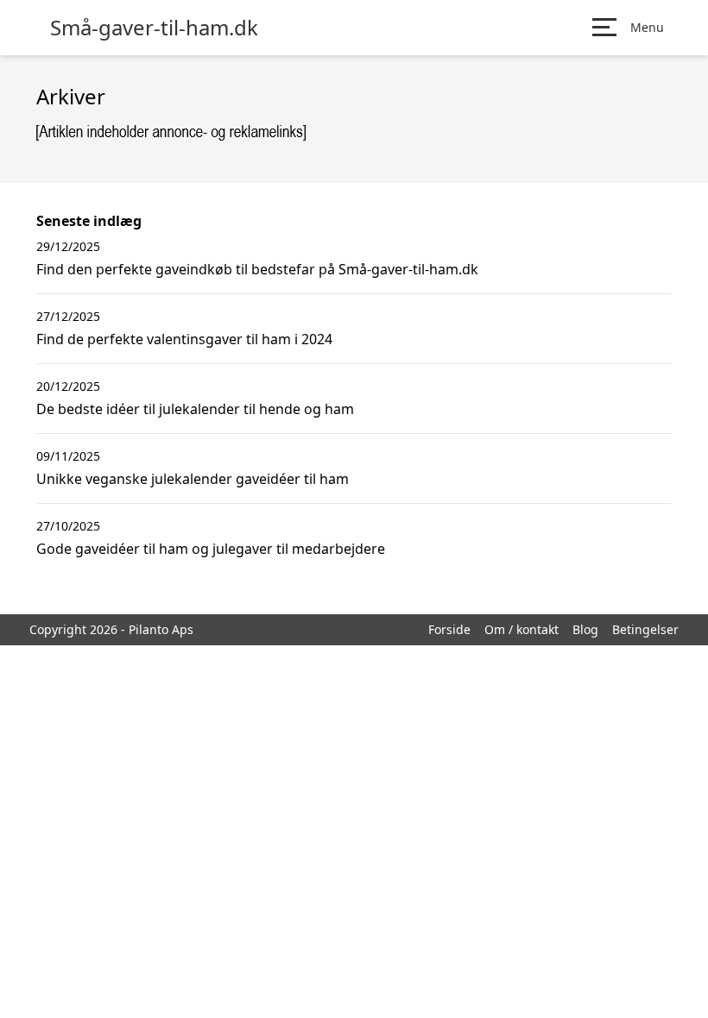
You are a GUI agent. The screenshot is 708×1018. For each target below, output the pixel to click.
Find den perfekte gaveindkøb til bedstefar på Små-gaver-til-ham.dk (257, 269)
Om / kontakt (521, 629)
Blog (585, 629)
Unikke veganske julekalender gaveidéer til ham (192, 478)
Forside (449, 629)
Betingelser (645, 629)
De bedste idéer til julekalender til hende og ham (195, 408)
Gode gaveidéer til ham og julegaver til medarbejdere (210, 548)
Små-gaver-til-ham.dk (154, 27)
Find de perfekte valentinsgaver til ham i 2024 (184, 339)
